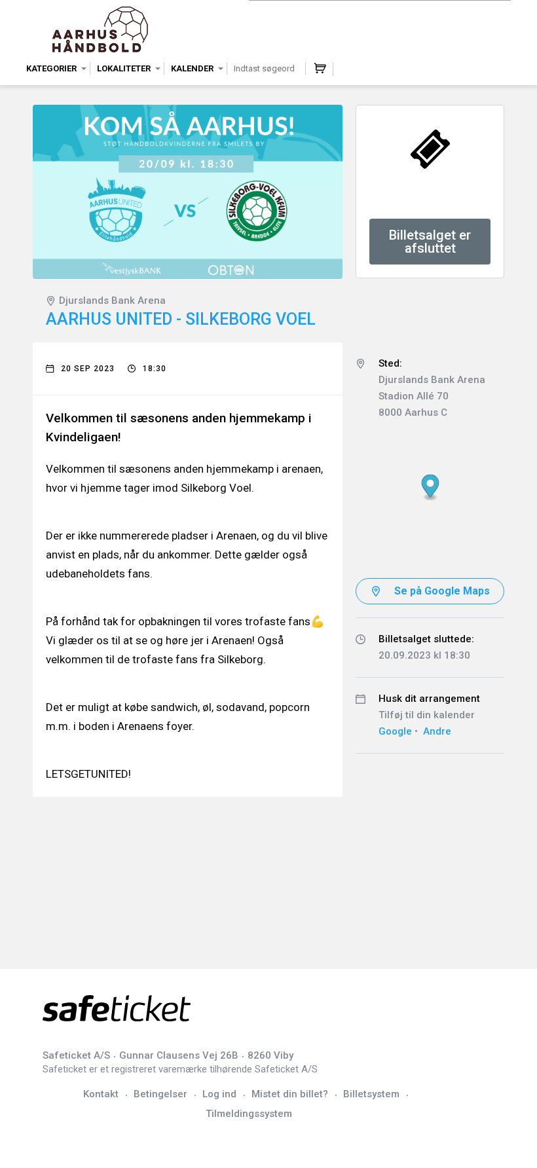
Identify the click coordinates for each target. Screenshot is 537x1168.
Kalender (192, 68)
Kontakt (101, 1094)
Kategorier (51, 68)
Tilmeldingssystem (249, 1114)
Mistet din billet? (289, 1094)
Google (395, 731)
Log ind (219, 1094)
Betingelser (160, 1094)
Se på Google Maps (442, 591)
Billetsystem (371, 1094)
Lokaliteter (124, 68)
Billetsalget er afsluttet (430, 241)
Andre (437, 731)
